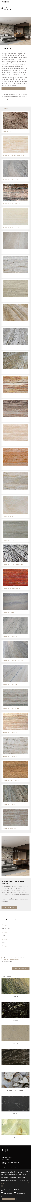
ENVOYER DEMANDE (20, 968)
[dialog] (15, 1185)
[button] (15, 1196)
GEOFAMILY (4, 7)
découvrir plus (9, 907)
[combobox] (27, 1171)
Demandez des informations (13, 88)
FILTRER (5, 108)
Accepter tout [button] (8, 1199)
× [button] (29, 1171)
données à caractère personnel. (12, 959)
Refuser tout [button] (22, 1199)
